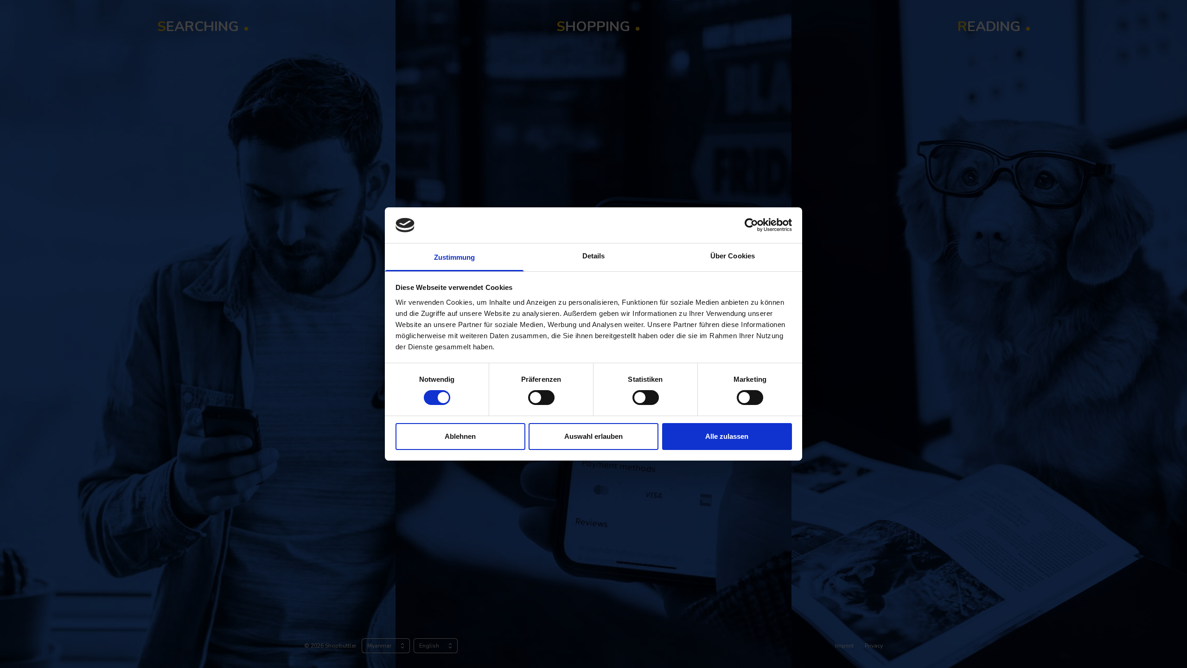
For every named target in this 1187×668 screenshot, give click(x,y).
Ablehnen (460, 436)
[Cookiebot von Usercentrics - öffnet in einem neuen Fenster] (751, 225)
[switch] (541, 397)
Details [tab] (593, 256)
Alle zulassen (726, 436)
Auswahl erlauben (593, 436)
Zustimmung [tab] (454, 257)
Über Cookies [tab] (732, 256)
